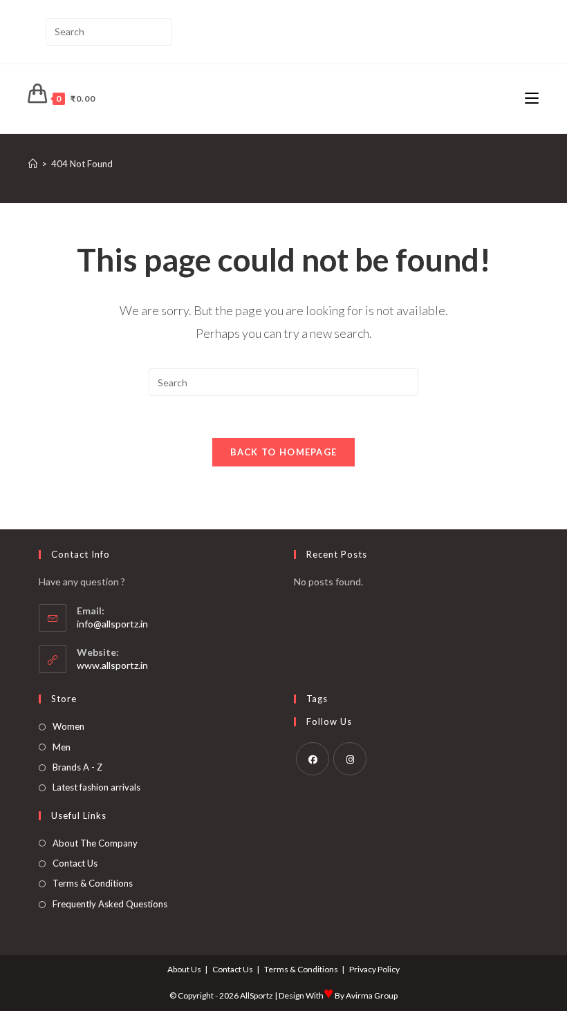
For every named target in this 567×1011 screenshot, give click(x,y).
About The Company (95, 843)
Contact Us (75, 863)
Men (62, 747)
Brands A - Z (77, 767)
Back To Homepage (283, 451)
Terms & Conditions (93, 883)
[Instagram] (349, 758)
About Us (184, 969)
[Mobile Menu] (532, 98)
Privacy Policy (374, 969)
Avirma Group (372, 995)
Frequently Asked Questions (110, 903)
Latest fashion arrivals (96, 787)
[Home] (32, 163)
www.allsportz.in (112, 665)
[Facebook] (312, 758)
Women (68, 726)
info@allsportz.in (112, 624)
